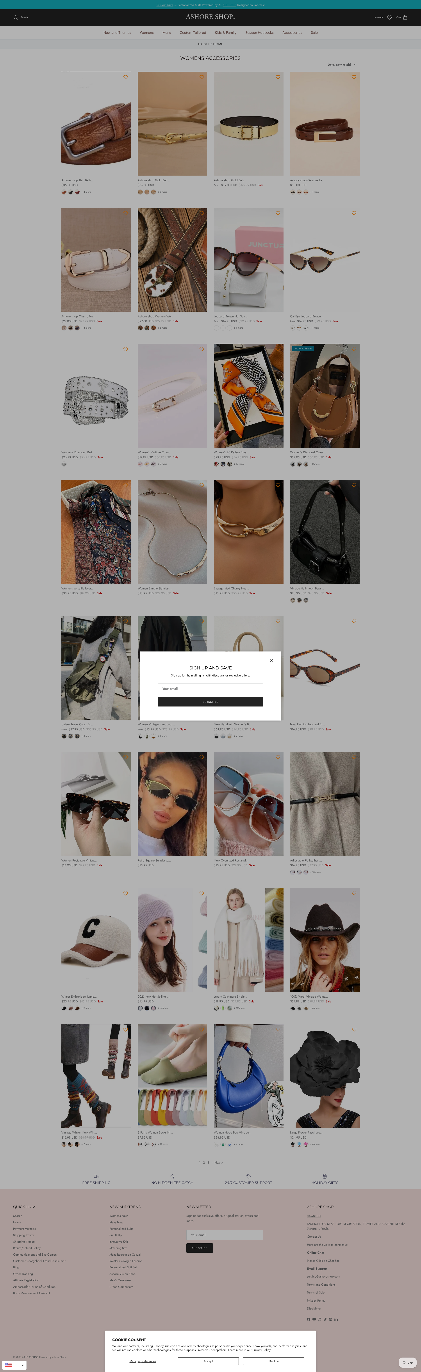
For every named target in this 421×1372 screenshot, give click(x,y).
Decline (274, 1361)
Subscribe (210, 702)
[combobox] (14, 1365)
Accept (208, 1361)
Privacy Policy (261, 1350)
